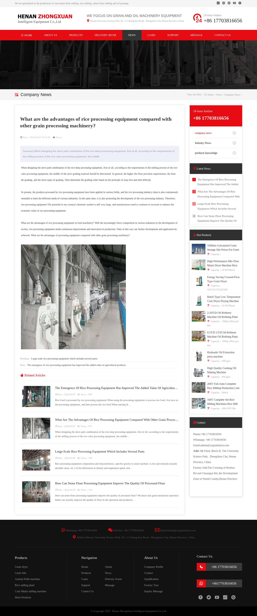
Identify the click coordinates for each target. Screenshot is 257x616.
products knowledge (206, 152)
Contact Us (222, 35)
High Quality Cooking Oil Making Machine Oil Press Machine (221, 372)
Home (26, 35)
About (108, 566)
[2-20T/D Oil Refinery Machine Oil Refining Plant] (198, 320)
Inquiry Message (153, 591)
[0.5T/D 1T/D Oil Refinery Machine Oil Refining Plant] (198, 340)
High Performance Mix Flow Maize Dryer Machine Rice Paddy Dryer (223, 265)
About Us (50, 35)
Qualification (151, 579)
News (131, 35)
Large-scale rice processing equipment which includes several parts (64, 358)
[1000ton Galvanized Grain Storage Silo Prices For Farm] (198, 253)
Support (173, 35)
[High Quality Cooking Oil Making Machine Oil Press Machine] (198, 375)
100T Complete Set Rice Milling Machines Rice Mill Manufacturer (222, 404)
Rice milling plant (24, 585)
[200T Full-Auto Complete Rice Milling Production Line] (198, 391)
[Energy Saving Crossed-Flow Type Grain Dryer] (198, 284)
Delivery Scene (113, 579)
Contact (148, 572)
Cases (151, 35)
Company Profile (153, 566)
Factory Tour (151, 585)
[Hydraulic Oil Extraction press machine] (198, 360)
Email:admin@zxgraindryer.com (175, 530)
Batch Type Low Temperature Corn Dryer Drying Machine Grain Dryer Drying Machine (223, 301)
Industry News (203, 142)
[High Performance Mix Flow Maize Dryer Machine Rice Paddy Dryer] (198, 269)
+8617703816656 (87, 530)
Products (76, 35)
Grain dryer (21, 566)
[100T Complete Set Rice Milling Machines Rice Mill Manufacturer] (198, 407)
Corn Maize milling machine (30, 591)
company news (232, 94)
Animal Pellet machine (27, 579)
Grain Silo (20, 572)
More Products (23, 597)
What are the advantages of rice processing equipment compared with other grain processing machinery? (125, 419)
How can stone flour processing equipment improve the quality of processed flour (110, 483)
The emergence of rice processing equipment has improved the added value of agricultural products (76, 365)
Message (196, 35)
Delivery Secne (105, 35)
